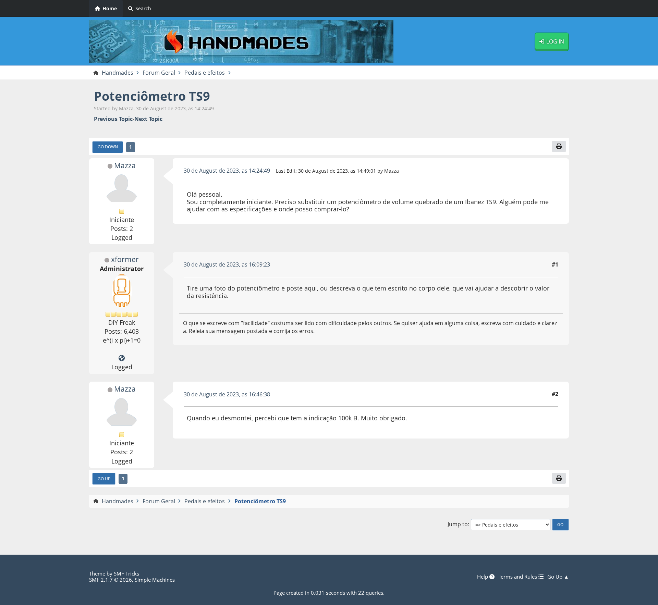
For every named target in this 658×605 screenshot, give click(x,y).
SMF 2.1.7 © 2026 (110, 579)
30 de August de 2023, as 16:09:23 (227, 264)
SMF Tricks (126, 573)
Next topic (148, 119)
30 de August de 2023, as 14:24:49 (227, 170)
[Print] (559, 146)
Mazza (125, 165)
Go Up (104, 478)
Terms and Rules (518, 576)
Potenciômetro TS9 (152, 96)
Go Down (108, 146)
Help (483, 576)
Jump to (458, 524)
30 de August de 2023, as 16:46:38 (227, 394)
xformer (125, 259)
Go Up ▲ (558, 576)
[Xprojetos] (122, 358)
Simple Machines (155, 579)
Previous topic (113, 119)
